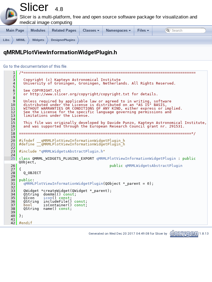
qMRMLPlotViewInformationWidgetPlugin (136, 158)
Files (143, 32)
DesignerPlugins (63, 40)
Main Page (15, 30)
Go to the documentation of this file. (35, 66)
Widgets (38, 40)
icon (47, 198)
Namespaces (119, 32)
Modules (38, 30)
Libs (6, 40)
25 (9, 158)
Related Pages (64, 30)
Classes (91, 32)
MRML (20, 40)
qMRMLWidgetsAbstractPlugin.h (72, 151)
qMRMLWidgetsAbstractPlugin (153, 166)
